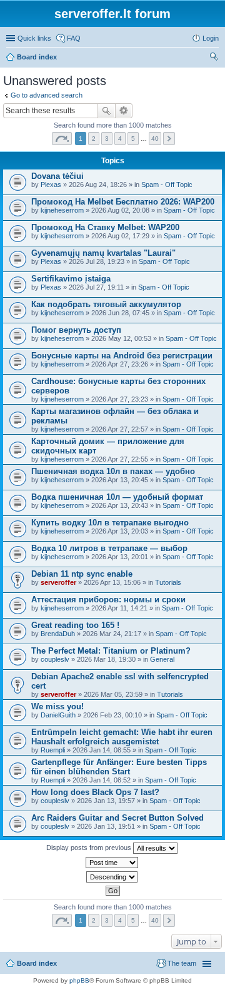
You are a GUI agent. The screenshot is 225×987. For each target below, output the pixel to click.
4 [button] (120, 138)
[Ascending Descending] (112, 877)
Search (106, 110)
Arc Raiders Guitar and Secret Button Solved (117, 817)
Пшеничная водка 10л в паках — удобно (113, 471)
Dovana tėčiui (57, 176)
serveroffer (58, 582)
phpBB (79, 980)
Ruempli (53, 750)
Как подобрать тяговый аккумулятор (106, 304)
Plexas (51, 184)
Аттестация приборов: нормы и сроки (108, 599)
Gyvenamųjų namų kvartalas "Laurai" (103, 253)
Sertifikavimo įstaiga (71, 278)
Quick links (34, 38)
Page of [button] (62, 138)
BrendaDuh (58, 633)
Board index (37, 57)
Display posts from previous (89, 847)
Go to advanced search (46, 95)
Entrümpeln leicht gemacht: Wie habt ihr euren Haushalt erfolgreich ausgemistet (121, 736)
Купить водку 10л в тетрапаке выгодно (110, 522)
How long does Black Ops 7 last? (95, 792)
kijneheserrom (62, 210)
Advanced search (124, 110)
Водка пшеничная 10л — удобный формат (117, 497)
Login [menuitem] (210, 38)
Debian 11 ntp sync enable (81, 574)
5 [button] (133, 138)
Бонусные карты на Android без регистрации (121, 355)
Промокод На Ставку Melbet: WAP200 (105, 227)
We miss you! (57, 706)
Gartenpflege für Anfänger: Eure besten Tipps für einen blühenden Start (119, 766)
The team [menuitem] (182, 963)
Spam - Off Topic (166, 184)
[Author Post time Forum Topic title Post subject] (112, 862)
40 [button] (155, 138)
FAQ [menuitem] (74, 38)
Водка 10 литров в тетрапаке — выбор (109, 548)
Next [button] (169, 138)
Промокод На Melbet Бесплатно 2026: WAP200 (122, 201)
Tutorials (168, 582)
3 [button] (107, 138)
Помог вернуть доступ (76, 330)
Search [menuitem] (214, 58)
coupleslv (55, 659)
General (162, 659)
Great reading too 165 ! (75, 625)
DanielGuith (58, 715)
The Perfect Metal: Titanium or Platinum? (111, 650)
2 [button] (94, 138)
